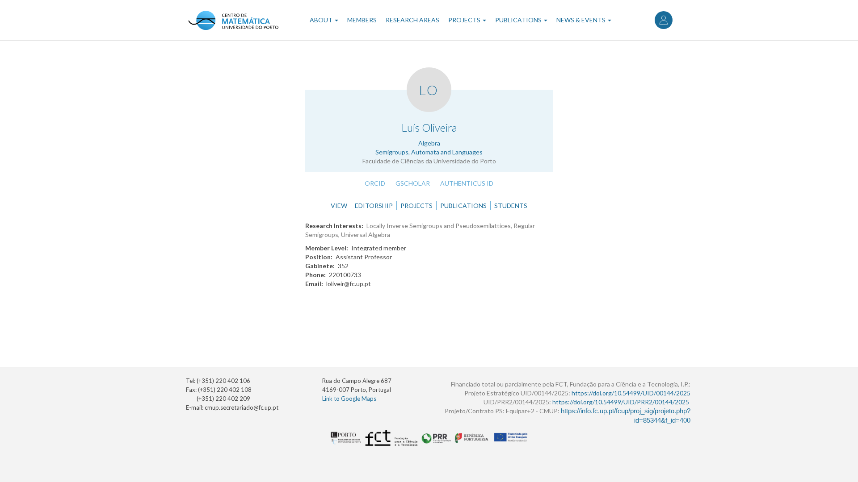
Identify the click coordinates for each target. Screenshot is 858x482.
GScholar (412, 183)
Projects (465, 20)
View (339, 205)
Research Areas (412, 20)
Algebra (429, 143)
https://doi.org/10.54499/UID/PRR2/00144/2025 (620, 402)
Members (362, 20)
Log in (664, 20)
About (322, 20)
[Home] (233, 20)
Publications (519, 20)
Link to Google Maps (349, 398)
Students (510, 205)
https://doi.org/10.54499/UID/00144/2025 (631, 393)
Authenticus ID (466, 183)
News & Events (581, 20)
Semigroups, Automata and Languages (429, 152)
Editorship (374, 205)
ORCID (375, 183)
